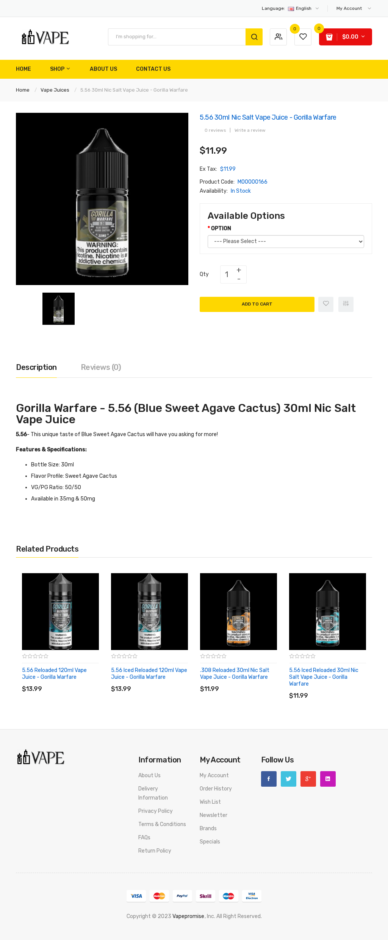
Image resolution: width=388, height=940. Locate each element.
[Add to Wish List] (325, 304)
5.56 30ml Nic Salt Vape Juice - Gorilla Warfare (134, 90)
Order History (216, 789)
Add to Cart (257, 304)
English (287, 8)
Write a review (250, 130)
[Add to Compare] (346, 304)
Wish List (210, 802)
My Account (214, 775)
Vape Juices (55, 90)
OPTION (221, 228)
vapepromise (188, 916)
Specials (210, 842)
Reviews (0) (101, 367)
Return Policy (154, 851)
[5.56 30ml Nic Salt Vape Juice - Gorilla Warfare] (58, 308)
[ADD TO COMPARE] (76, 681)
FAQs (144, 837)
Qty (204, 274)
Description (36, 367)
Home (23, 90)
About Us (149, 775)
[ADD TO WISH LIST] (91, 681)
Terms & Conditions (162, 824)
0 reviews (215, 130)
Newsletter (213, 815)
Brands (208, 828)
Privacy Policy (155, 811)
